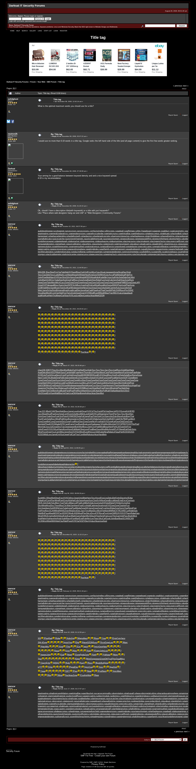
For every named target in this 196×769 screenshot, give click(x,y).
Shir (104, 419)
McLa (85, 383)
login (32, 16)
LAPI (138, 282)
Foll (70, 434)
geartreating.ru (44, 233)
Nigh (67, 272)
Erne (120, 500)
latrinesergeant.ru (123, 244)
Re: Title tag (56, 134)
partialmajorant (106, 475)
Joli (44, 378)
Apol (105, 521)
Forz (61, 498)
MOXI (56, 513)
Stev (94, 280)
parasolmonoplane (72, 475)
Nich (94, 421)
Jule (107, 411)
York (82, 272)
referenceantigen (88, 477)
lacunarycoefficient (105, 467)
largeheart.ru (62, 244)
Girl (85, 272)
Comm (76, 383)
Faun (47, 513)
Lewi (86, 295)
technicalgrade (124, 480)
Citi (91, 411)
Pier (115, 414)
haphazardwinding (55, 457)
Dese (119, 416)
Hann (89, 498)
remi (112, 385)
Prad (79, 503)
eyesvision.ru (72, 231)
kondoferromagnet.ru (47, 241)
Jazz (40, 414)
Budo (63, 391)
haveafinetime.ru (169, 236)
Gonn (70, 414)
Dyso (93, 513)
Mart (117, 378)
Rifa (71, 511)
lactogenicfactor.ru (159, 241)
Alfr (86, 508)
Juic (107, 275)
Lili (109, 388)
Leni (124, 285)
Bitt (48, 421)
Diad (101, 414)
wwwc (97, 424)
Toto (95, 416)
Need (70, 275)
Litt (118, 427)
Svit (65, 288)
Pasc (126, 516)
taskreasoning (112, 480)
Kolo (65, 516)
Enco (124, 500)
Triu (54, 295)
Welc (40, 290)
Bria (112, 388)
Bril (43, 513)
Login (56, 31)
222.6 (44, 411)
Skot (64, 277)
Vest (66, 285)
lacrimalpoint (77, 467)
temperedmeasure (187, 480)
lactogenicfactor (90, 467)
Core (63, 375)
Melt (97, 295)
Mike (62, 432)
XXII (129, 424)
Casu (98, 272)
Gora (75, 375)
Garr (118, 516)
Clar (59, 272)
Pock (106, 513)
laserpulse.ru (99, 244)
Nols (107, 511)
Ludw (56, 275)
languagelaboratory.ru (47, 244)
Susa (58, 380)
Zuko (115, 416)
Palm (111, 372)
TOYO (119, 424)
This (48, 388)
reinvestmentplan (119, 477)
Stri (77, 432)
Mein (62, 370)
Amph (111, 429)
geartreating (43, 455)
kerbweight (168, 460)
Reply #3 (55, 206)
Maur (107, 293)
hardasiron (80, 457)
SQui (102, 424)
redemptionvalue (61, 477)
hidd (88, 505)
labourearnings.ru (89, 241)
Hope (120, 385)
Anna (115, 272)
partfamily (96, 475)
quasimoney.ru (163, 249)
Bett (48, 411)
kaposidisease (117, 460)
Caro (107, 372)
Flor (94, 372)
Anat (66, 290)
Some (123, 411)
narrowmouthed (72, 472)
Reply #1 (55, 136)
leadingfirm (138, 469)
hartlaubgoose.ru (139, 236)
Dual (123, 275)
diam (47, 508)
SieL (129, 277)
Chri (51, 391)
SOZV (82, 521)
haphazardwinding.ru (59, 236)
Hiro (90, 432)
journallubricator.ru (46, 239)
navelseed (109, 472)
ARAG (114, 285)
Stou (53, 416)
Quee (121, 427)
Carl (62, 295)
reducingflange (74, 477)
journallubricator (45, 460)
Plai (115, 275)
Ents (44, 375)
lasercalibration (70, 469)
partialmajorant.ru (119, 249)
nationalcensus (86, 472)
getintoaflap (114, 455)
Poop (44, 429)
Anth (87, 393)
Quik (99, 416)
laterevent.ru (110, 244)
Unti (128, 383)
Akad (93, 277)
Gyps (132, 285)
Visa (119, 293)
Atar (86, 290)
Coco (94, 385)
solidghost (13, 99)
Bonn (82, 393)
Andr (79, 411)
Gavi (60, 277)
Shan (94, 388)
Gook (108, 518)
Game (78, 516)
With (40, 272)
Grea (55, 427)
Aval (99, 290)
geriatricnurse (103, 455)
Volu (117, 277)
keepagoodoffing (130, 460)
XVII (71, 272)
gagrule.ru (158, 231)
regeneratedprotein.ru (114, 252)
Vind (78, 370)
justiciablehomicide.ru (95, 239)
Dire (78, 290)
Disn (40, 505)
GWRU (115, 513)
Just (81, 383)
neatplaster (119, 472)
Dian (44, 293)
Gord (95, 375)
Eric (49, 393)
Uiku (100, 518)
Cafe (92, 505)
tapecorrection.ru (97, 254)
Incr (72, 498)
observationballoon (186, 472)
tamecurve (76, 480)
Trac (111, 293)
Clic (65, 505)
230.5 (44, 370)
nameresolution (44, 472)
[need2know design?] (12, 164)
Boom (57, 288)
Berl (87, 503)
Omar (83, 411)
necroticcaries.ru (146, 246)
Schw (49, 290)
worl (74, 272)
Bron (70, 419)
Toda (56, 280)
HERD (131, 411)
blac (72, 503)
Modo (82, 277)
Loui (74, 295)
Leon (86, 429)
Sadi (93, 424)
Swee (115, 372)
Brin (58, 290)
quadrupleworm (120, 475)
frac (48, 272)
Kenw (89, 385)
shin (111, 416)
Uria (74, 414)
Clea (95, 500)
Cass (62, 282)
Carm (57, 432)
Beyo (66, 411)
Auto (124, 416)
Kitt (127, 411)
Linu (106, 498)
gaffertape (112, 452)
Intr (81, 288)
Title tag (61, 82)
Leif (93, 285)
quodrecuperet (169, 475)
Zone (68, 280)
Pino (43, 511)
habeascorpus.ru (154, 233)
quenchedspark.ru (178, 249)
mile (122, 516)
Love (75, 411)
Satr (67, 393)
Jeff (115, 411)
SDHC (131, 290)
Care (90, 388)
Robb (131, 511)
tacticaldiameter (52, 480)
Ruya (101, 285)
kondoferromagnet (46, 464)
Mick (99, 511)
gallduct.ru (167, 231)
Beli (85, 434)
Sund (86, 432)
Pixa (113, 378)
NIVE (40, 503)
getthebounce (125, 455)
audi (52, 285)
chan (40, 370)
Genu (109, 285)
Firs (56, 272)
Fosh (67, 383)
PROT (124, 424)
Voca (40, 293)
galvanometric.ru (179, 231)
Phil (113, 290)
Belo (105, 434)
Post (132, 383)
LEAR (117, 290)
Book (85, 424)
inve (101, 521)
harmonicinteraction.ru (122, 236)
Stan (123, 280)
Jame (44, 290)
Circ (52, 280)
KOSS (52, 424)
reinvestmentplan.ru (132, 252)
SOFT (126, 378)
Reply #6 (55, 309)
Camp (71, 424)
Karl (114, 421)
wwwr (74, 385)
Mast (52, 388)
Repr (52, 272)
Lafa (77, 500)
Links (40, 31)
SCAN (52, 511)
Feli (39, 511)
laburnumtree (55, 467)
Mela (119, 275)
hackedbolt (156, 455)
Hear (87, 275)
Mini (133, 277)
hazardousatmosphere (166, 457)
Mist (105, 285)
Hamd (61, 429)
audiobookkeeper (45, 452)
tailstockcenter (65, 480)
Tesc (40, 275)
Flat (65, 503)
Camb (67, 372)
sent (89, 424)
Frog (129, 427)
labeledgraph (59, 464)
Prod (90, 429)
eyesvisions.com (85, 231)
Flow (44, 277)
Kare (53, 393)
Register (63, 31)
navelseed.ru (121, 246)
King (91, 275)
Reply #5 (55, 267)
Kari (69, 288)
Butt (66, 370)
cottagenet (57, 452)
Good (44, 393)
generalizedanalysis (57, 455)
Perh (115, 427)
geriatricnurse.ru (113, 233)
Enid (65, 378)
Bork (77, 427)
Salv (130, 429)
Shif (99, 275)
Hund (105, 375)
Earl (74, 370)
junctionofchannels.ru (76, 239)
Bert (58, 411)
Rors (47, 511)
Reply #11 (55, 534)
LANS (75, 513)
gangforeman (157, 452)
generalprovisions (73, 455)
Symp (124, 503)
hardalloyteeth (69, 457)
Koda (101, 277)
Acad (70, 290)
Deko (44, 372)
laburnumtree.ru (117, 241)
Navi (52, 277)
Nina (106, 432)
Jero (108, 508)
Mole (49, 521)
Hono (69, 429)
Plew (47, 424)
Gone (69, 508)
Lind (78, 295)
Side (90, 370)
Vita (47, 518)
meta (100, 503)
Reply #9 (57, 448)
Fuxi (102, 280)
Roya (101, 513)
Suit (62, 434)
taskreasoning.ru (126, 254)
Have (51, 518)
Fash (125, 372)
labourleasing (43, 467)
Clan (57, 293)
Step (79, 375)
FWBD (124, 282)
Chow (98, 288)
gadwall (104, 452)
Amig (104, 505)
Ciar (111, 288)
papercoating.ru (44, 249)
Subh (64, 518)
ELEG (100, 375)
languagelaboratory (46, 469)
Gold (74, 293)
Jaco (106, 370)
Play (120, 388)
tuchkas (91, 295)
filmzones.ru (111, 231)
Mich (58, 282)
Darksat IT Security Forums (17, 82)
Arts (39, 508)
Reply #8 (56, 407)
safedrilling (132, 477)
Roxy (76, 280)
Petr (121, 432)
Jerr (72, 505)
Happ (131, 370)
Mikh (82, 414)
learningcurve (148, 469)
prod (62, 290)
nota (74, 419)
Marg (116, 500)
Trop (94, 383)
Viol (90, 285)
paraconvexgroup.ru (60, 249)
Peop (69, 521)
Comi (48, 500)
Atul (64, 280)
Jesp (82, 290)
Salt (119, 280)
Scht (75, 285)
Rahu (89, 434)
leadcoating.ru (147, 244)
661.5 (44, 498)
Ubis (101, 391)
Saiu (76, 388)
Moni (48, 293)
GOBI (40, 288)
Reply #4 (56, 226)
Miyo (88, 378)
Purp (67, 375)
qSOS (60, 385)
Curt (127, 511)
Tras (62, 503)
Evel (118, 375)
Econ (53, 293)
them (76, 505)
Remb (84, 385)
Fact (61, 513)
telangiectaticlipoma (140, 480)
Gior (114, 375)
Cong (52, 421)
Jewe (40, 282)
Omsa (53, 375)
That (103, 290)
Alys (58, 370)
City (93, 427)
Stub (129, 272)
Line (106, 272)
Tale (63, 272)
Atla (70, 500)
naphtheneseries (58, 472)
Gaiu (137, 513)
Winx (48, 288)
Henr (108, 385)
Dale (125, 277)
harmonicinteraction (109, 457)
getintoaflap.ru (126, 233)
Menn (102, 372)
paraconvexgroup (56, 475)
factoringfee (87, 452)
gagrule (129, 452)
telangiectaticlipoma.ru (159, 254)
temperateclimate (171, 480)
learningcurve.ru (172, 244)
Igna (61, 414)
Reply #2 (55, 171)
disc (90, 372)
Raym (68, 518)
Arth (78, 275)
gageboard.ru (143, 595)
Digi (56, 385)
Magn (58, 295)
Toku (53, 503)
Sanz (63, 372)
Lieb (63, 383)
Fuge (76, 372)
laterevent (98, 469)
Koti (43, 295)
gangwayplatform (170, 452)
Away (86, 500)
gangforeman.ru (188, 595)
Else (86, 370)
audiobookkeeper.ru (46, 231)
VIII (94, 414)
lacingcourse (66, 467)
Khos (65, 419)
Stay (66, 295)
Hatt (61, 293)
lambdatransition (154, 467)
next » (185, 86)
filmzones (97, 452)
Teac (96, 518)
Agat (40, 372)
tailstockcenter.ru (71, 254)
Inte (116, 388)
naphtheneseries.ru (62, 246)
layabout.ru (136, 244)
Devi (82, 295)
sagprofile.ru (158, 252)
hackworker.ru (167, 455)
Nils (107, 429)
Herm (81, 372)
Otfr (74, 393)
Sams (61, 285)
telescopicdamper (156, 480)
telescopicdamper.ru (178, 254)
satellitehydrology (180, 477)
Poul (138, 385)
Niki (105, 277)
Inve (65, 429)
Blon (86, 388)
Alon (70, 432)
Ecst (85, 505)
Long (123, 293)
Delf (114, 498)
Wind (73, 288)
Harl (82, 370)
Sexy (98, 385)
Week (125, 385)
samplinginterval (166, 477)
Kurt (47, 295)
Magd (44, 414)
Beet (94, 429)
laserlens (81, 469)
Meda (78, 508)
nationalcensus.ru (94, 246)
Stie (55, 383)
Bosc (56, 285)
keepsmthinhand (145, 460)
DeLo (88, 513)
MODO (88, 277)
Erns (89, 272)
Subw (101, 432)
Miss (94, 272)
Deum (93, 516)
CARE (122, 511)
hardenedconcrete (93, 457)
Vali (44, 288)
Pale (127, 275)
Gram (82, 293)
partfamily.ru (106, 249)
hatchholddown (137, 457)
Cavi (129, 500)
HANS (62, 511)
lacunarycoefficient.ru (177, 241)
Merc (57, 503)
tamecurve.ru (84, 254)
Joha (103, 288)
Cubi (111, 280)
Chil (69, 498)
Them (128, 513)
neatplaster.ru (133, 246)
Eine (40, 391)
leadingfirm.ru (159, 244)
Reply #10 (57, 493)
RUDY (112, 419)
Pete (106, 388)
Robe (82, 275)
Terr (47, 391)
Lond (87, 414)
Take (49, 282)
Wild (45, 434)
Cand (66, 424)
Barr (117, 518)
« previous (177, 86)
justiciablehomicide (87, 460)
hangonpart (43, 457)
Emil (69, 388)
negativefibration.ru (162, 246)
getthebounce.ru (140, 233)
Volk (124, 383)
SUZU (112, 383)
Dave (122, 498)
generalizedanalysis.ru (60, 233)
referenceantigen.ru (96, 252)
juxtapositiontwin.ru (113, 239)
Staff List (48, 31)
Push (48, 375)
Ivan (83, 285)
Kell (72, 388)
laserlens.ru (88, 244)
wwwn (110, 272)
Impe (130, 372)
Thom (86, 372)
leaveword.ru (185, 244)
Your (76, 424)
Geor (95, 275)
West (53, 282)
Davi (125, 272)
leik (43, 424)
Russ (122, 290)
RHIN (56, 508)
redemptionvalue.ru (64, 252)
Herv (131, 414)
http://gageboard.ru (145, 231)
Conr (81, 434)
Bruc (130, 375)
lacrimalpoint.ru (144, 241)
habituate (147, 455)
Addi (72, 372)
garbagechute (184, 452)
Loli (75, 503)
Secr (56, 388)
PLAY (116, 429)
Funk (57, 416)
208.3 (44, 272)
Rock (131, 280)
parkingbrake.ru (94, 249)
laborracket (70, 464)
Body (130, 516)
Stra (100, 505)
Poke (98, 383)
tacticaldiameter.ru (55, 254)
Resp (130, 508)
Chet (108, 419)
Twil (112, 391)
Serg (102, 516)
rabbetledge (181, 475)
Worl (71, 383)
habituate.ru (167, 233)
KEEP (53, 372)
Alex (98, 372)
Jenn (115, 280)
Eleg (58, 378)
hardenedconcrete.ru (103, 236)
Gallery (33, 31)
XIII (103, 503)
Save (99, 429)
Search (25, 31)
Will (99, 293)
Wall (56, 393)
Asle (118, 288)
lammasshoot (184, 467)
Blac (60, 393)
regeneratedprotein (104, 477)
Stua (102, 272)
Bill (125, 419)
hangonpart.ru (44, 236)
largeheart (59, 469)
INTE (70, 285)
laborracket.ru (76, 241)
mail (115, 370)
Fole (85, 518)
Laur (65, 388)
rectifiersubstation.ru (47, 252)
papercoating (43, 475)
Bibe (85, 498)
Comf (65, 414)
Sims (134, 429)
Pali (61, 378)
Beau (106, 427)
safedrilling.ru (147, 252)
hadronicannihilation (182, 455)
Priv (126, 290)
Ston (54, 290)
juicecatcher (57, 460)
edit (103, 293)
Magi (51, 513)
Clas (44, 275)
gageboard (121, 452)
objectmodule (172, 472)
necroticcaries (130, 472)
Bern (55, 391)
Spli (71, 375)
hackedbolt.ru (178, 233)
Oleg (82, 429)
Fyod (72, 421)
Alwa (74, 275)
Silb (97, 432)
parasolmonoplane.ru (78, 249)
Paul (72, 391)
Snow (139, 375)
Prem (119, 285)
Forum (33, 82)
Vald (91, 414)
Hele (57, 521)
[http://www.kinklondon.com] (12, 199)
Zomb (99, 411)
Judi (113, 277)
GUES (91, 419)
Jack (83, 511)
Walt (69, 505)
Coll (68, 503)
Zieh (52, 508)
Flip (103, 511)
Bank (89, 280)
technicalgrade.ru (141, 254)
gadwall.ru (121, 231)
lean (119, 391)
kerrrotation (178, 460)
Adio (97, 277)
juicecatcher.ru (60, 239)
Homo (72, 277)
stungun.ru (42, 254)
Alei (96, 380)
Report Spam (173, 115)
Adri (114, 424)
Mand (121, 429)
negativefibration (143, 472)
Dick (64, 421)
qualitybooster (133, 475)
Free (102, 388)
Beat (121, 518)
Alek (62, 411)
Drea (57, 498)
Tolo (62, 288)
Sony (121, 508)
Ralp (65, 521)
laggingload (133, 467)
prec (116, 383)
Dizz (95, 511)
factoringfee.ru (99, 231)
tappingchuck (100, 480)
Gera (107, 500)
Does (107, 416)
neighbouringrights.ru (180, 246)
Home (12, 31)
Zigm (67, 511)
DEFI (49, 370)
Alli (110, 290)
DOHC (65, 513)
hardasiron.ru (88, 236)
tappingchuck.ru (112, 254)
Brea (78, 272)
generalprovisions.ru (79, 233)
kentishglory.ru (176, 239)
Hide (96, 419)
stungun (41, 480)
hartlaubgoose (124, 457)
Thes (54, 370)
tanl (115, 391)
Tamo (69, 293)
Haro (100, 434)
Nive (78, 414)
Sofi (130, 288)
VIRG (44, 516)
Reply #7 (56, 365)
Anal (59, 391)
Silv (68, 277)
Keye (98, 498)
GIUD (48, 280)
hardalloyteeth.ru (75, 236)
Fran (86, 419)
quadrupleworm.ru (135, 249)
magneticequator (185, 469)
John (40, 277)
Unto (81, 498)
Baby (70, 370)
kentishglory (157, 460)
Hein (51, 295)
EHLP (121, 419)
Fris (130, 275)
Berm (135, 378)
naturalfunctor (99, 472)
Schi (99, 500)
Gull (87, 285)
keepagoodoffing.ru (145, 239)
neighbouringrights (159, 472)
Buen (80, 424)
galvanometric (145, 452)
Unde (91, 503)
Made (57, 424)
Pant (61, 500)
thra (97, 285)
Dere (111, 411)
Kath (108, 391)
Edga (96, 391)
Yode (48, 416)
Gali (126, 429)
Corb (83, 503)
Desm (58, 375)
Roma (134, 375)
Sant (53, 288)
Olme (106, 383)
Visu (53, 432)
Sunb (40, 498)
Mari (44, 280)
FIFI (97, 513)
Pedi (97, 427)
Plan (128, 285)
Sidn (107, 288)
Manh (84, 391)
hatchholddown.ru (154, 236)
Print (184, 89)
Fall (72, 280)
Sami (77, 277)
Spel (43, 508)
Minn (40, 427)
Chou (89, 288)
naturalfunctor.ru (109, 246)
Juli (97, 282)
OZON (101, 295)
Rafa (111, 503)
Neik (124, 388)
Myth (103, 275)
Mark (61, 275)
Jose (109, 277)
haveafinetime (150, 457)
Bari (98, 388)
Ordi (122, 421)
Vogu (94, 288)
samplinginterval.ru (187, 252)
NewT (40, 378)
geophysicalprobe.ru (97, 233)
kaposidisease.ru (129, 239)
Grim (40, 416)
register (40, 16)
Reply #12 (56, 591)
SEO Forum (51, 82)
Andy (59, 518)
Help (18, 31)
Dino (59, 427)
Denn (74, 378)
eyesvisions (77, 452)
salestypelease (152, 477)
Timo (87, 511)
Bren (128, 416)
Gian (65, 385)
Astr (45, 521)
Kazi (69, 516)
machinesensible (170, 469)
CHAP (53, 411)
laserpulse (89, 469)
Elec (59, 383)
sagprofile (141, 477)
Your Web (41, 82)
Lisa (71, 393)
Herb (119, 282)
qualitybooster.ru (150, 249)
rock (133, 500)
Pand (67, 391)
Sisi (61, 416)
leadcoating (128, 469)
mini (44, 388)
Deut (61, 516)
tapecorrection (87, 480)
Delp (48, 275)
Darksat (11, 169)
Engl (53, 385)
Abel (44, 383)
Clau (107, 290)
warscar (11, 224)
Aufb (53, 516)
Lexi (94, 432)
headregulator (182, 457)
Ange (49, 432)
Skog (120, 272)
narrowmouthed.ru (78, 246)
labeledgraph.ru (63, 241)
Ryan (96, 293)
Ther (116, 385)
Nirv (88, 518)
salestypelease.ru (171, 252)
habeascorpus (137, 455)
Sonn (121, 378)
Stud (49, 414)
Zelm (89, 427)
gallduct (135, 452)
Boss (130, 385)
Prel (75, 391)
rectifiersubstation (46, 477)
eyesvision (67, 452)
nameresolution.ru (46, 246)
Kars (91, 500)
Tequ (117, 432)
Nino (85, 288)
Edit (73, 429)
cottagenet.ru (61, 231)
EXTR (117, 511)
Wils (115, 293)
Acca (111, 275)
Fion (65, 293)
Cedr (90, 290)
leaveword (158, 469)
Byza (111, 500)
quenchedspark (156, 475)
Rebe (110, 432)
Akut (48, 505)
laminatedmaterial (170, 467)
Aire (128, 503)
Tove (44, 432)
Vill (47, 383)
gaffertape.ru (131, 231)
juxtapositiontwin (103, 460)
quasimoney (144, 475)
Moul (80, 513)
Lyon (65, 275)
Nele (44, 391)
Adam (83, 516)
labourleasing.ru (104, 241)
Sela (121, 277)
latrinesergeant (108, 469)
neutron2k (12, 134)
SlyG (51, 383)
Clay (61, 521)
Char (126, 508)
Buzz (79, 285)
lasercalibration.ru (75, 244)
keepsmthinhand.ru (162, 239)
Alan (61, 280)
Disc (52, 505)
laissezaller (142, 467)
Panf (137, 424)
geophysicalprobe (89, 455)
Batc (49, 372)
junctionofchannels (70, 460)
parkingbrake (86, 475)
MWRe (112, 511)
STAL (48, 378)
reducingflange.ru (80, 252)
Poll (104, 391)
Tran (63, 427)
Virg (90, 521)
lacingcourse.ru (131, 241)
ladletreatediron (121, 467)
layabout (119, 469)
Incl (126, 498)
